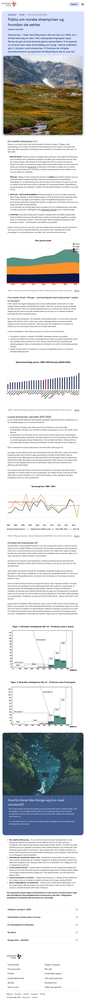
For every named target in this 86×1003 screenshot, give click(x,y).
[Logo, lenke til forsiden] (9, 6)
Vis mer (76, 290)
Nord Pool (32, 167)
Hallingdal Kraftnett (49, 210)
